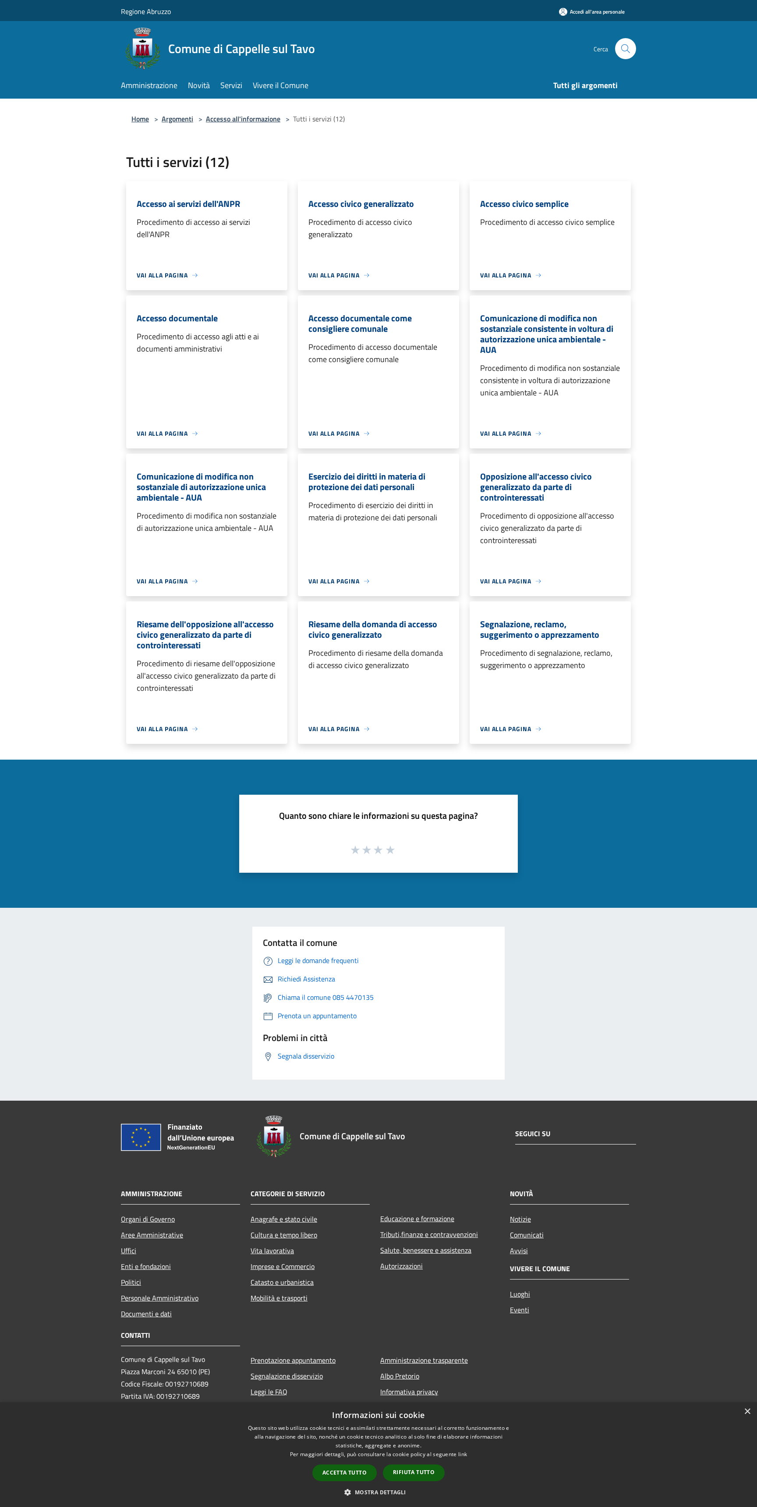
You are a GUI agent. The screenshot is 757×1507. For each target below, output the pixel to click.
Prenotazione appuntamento (293, 1360)
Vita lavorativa (272, 1250)
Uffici (128, 1250)
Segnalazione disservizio (287, 1376)
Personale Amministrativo (159, 1298)
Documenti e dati (146, 1313)
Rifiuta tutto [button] (414, 1472)
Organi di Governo (148, 1219)
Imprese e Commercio (283, 1266)
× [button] (747, 1411)
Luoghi (520, 1294)
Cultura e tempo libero (284, 1235)
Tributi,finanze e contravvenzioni (429, 1234)
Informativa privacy (409, 1391)
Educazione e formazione (417, 1218)
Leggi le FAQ (269, 1391)
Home (140, 119)
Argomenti (177, 119)
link (462, 1454)
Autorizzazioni (401, 1266)
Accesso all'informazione (243, 119)
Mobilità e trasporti (279, 1298)
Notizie (520, 1219)
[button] (378, 1492)
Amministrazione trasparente (424, 1360)
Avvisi (519, 1250)
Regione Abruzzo (146, 11)
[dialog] (378, 1454)
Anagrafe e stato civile (284, 1219)
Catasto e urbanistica (282, 1282)
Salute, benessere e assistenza (425, 1250)
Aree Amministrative (152, 1235)
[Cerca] (625, 48)
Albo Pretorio (399, 1376)
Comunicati (527, 1235)
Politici (131, 1282)
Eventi (519, 1309)
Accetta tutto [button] (344, 1472)
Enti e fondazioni (146, 1266)
